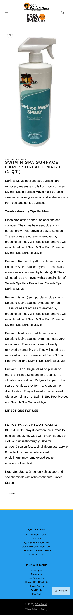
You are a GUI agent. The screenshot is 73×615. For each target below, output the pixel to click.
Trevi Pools (36, 590)
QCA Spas (36, 570)
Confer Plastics (36, 578)
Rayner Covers (36, 586)
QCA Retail (41, 604)
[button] (7, 12)
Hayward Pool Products (36, 582)
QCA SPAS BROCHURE (36, 542)
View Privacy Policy (36, 609)
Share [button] (12, 493)
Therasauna (36, 574)
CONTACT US (36, 554)
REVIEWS (37, 539)
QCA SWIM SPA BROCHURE (36, 547)
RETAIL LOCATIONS (36, 535)
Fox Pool (36, 594)
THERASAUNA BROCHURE (36, 550)
